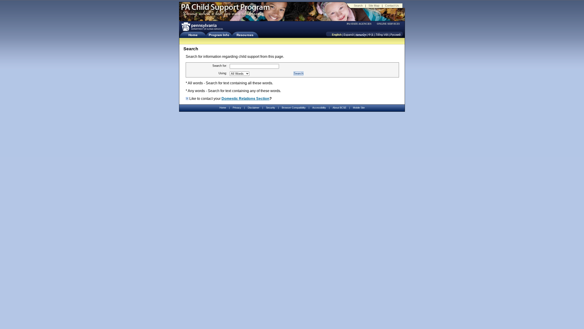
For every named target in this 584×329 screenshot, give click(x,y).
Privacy (237, 107)
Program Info (219, 35)
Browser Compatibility (294, 107)
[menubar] (361, 24)
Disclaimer (253, 107)
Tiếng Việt (382, 34)
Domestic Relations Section (245, 99)
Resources (245, 35)
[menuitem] (361, 24)
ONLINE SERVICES (388, 24)
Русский (395, 34)
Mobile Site (359, 107)
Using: (223, 73)
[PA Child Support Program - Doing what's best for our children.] (225, 10)
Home (192, 35)
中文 (371, 34)
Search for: (219, 65)
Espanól (349, 34)
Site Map (373, 5)
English (337, 34)
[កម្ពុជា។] (361, 34)
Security (270, 107)
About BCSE (339, 107)
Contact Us (392, 5)
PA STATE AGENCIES (359, 24)
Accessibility (319, 107)
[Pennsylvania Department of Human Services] (202, 26)
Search (358, 5)
